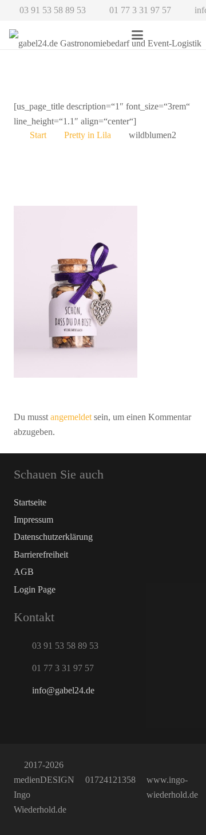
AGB (24, 572)
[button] (137, 35)
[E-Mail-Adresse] (25, 718)
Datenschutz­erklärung (53, 537)
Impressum (33, 519)
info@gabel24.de (63, 690)
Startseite (30, 502)
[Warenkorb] (184, 35)
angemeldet (71, 417)
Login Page (35, 589)
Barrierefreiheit (41, 554)
